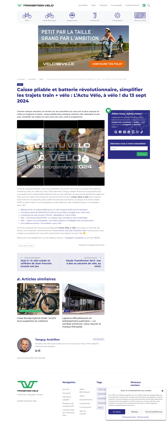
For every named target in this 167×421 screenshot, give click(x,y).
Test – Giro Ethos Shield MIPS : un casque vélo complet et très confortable (54, 218)
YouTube (137, 125)
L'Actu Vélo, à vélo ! (26, 246)
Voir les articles (98, 339)
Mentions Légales (143, 417)
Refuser (134, 412)
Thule (100, 408)
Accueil (22, 79)
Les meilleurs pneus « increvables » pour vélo (41, 223)
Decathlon (102, 394)
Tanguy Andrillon (47, 339)
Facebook (79, 238)
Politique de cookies (129, 417)
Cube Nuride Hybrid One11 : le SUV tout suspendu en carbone (36, 319)
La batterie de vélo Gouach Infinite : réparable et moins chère (48, 215)
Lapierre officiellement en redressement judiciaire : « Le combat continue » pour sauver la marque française (81, 322)
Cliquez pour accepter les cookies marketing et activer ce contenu (61, 153)
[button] (162, 390)
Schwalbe (102, 398)
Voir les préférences (153, 412)
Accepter (117, 412)
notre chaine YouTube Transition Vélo (69, 230)
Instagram (69, 238)
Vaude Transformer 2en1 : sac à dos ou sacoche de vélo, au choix (83, 263)
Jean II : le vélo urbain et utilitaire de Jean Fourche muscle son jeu (36, 263)
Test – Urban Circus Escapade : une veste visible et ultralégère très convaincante (57, 220)
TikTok (97, 238)
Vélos (41, 79)
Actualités (32, 79)
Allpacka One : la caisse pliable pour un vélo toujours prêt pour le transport (54, 210)
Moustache (102, 403)
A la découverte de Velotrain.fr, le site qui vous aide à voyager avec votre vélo (55, 212)
